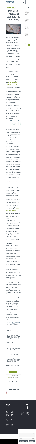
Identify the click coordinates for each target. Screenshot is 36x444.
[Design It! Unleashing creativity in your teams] (13, 29)
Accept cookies (22, 441)
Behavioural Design (10, 7)
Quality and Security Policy (16, 440)
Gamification (27, 25)
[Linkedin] (28, 2)
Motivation (26, 33)
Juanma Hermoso (15, 375)
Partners (26, 34)
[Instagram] (29, 2)
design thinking (15, 377)
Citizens (26, 13)
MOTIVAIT (26, 32)
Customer (26, 14)
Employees (27, 22)
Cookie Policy (7, 440)
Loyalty (26, 29)
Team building (27, 37)
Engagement (17, 7)
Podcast (26, 35)
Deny (26, 441)
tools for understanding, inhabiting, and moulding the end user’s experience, (12, 84)
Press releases (27, 36)
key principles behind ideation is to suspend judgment (13, 210)
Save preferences (31, 441)
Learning (13, 8)
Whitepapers (27, 39)
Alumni (26, 8)
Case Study (27, 12)
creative (10, 377)
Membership (27, 30)
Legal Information (11, 440)
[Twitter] (27, 2)
